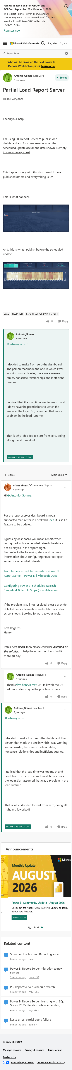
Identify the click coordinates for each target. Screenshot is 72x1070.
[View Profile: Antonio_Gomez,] (10, 336)
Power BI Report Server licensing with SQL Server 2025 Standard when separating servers (37, 1003)
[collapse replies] (36, 482)
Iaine (31, 959)
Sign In (63, 43)
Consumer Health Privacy (51, 1062)
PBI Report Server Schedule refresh (32, 987)
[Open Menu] (66, 53)
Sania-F (33, 1024)
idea (51, 520)
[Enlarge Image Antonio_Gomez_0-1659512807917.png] (36, 218)
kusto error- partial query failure (30, 1019)
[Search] (43, 43)
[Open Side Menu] (5, 43)
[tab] (34, 927)
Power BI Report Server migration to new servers (36, 970)
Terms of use (55, 1049)
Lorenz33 (34, 977)
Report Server (13, 53)
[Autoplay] (30, 927)
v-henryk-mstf (19, 344)
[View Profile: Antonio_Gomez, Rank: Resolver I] (7, 77)
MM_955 (34, 992)
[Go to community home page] (24, 43)
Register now (12, 30)
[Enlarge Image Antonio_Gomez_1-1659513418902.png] (36, 275)
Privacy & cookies (34, 1049)
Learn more (48, 66)
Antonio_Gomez (23, 75)
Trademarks (9, 1057)
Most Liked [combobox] (59, 475)
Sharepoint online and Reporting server (35, 954)
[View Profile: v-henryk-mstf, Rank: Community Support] (7, 487)
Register (52, 43)
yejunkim (34, 1010)
